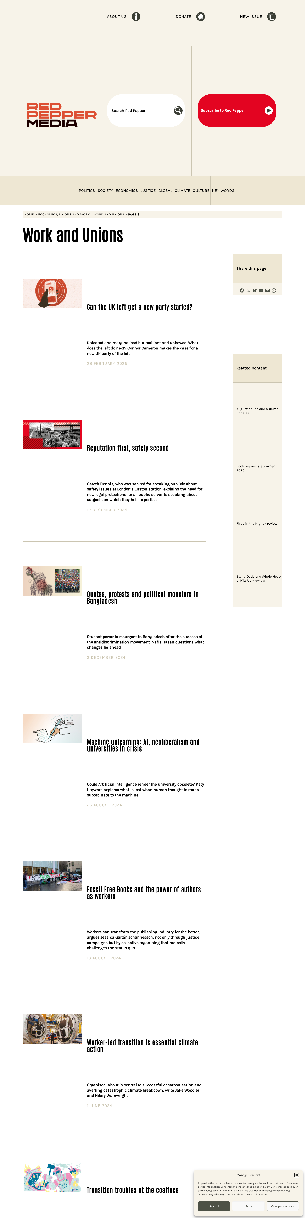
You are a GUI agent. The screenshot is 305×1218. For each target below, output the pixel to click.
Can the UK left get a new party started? (140, 306)
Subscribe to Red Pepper (223, 110)
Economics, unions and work (64, 214)
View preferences (282, 1206)
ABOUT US (117, 16)
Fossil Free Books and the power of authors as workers (144, 892)
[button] (297, 1175)
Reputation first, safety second (128, 447)
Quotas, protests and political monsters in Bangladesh (143, 597)
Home (29, 214)
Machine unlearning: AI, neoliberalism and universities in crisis (143, 744)
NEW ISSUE (251, 16)
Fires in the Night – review (256, 523)
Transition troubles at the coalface (133, 1189)
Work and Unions (109, 214)
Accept (214, 1206)
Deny (248, 1206)
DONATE (183, 16)
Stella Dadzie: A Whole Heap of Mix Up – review (258, 578)
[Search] (179, 110)
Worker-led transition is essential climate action (142, 1045)
